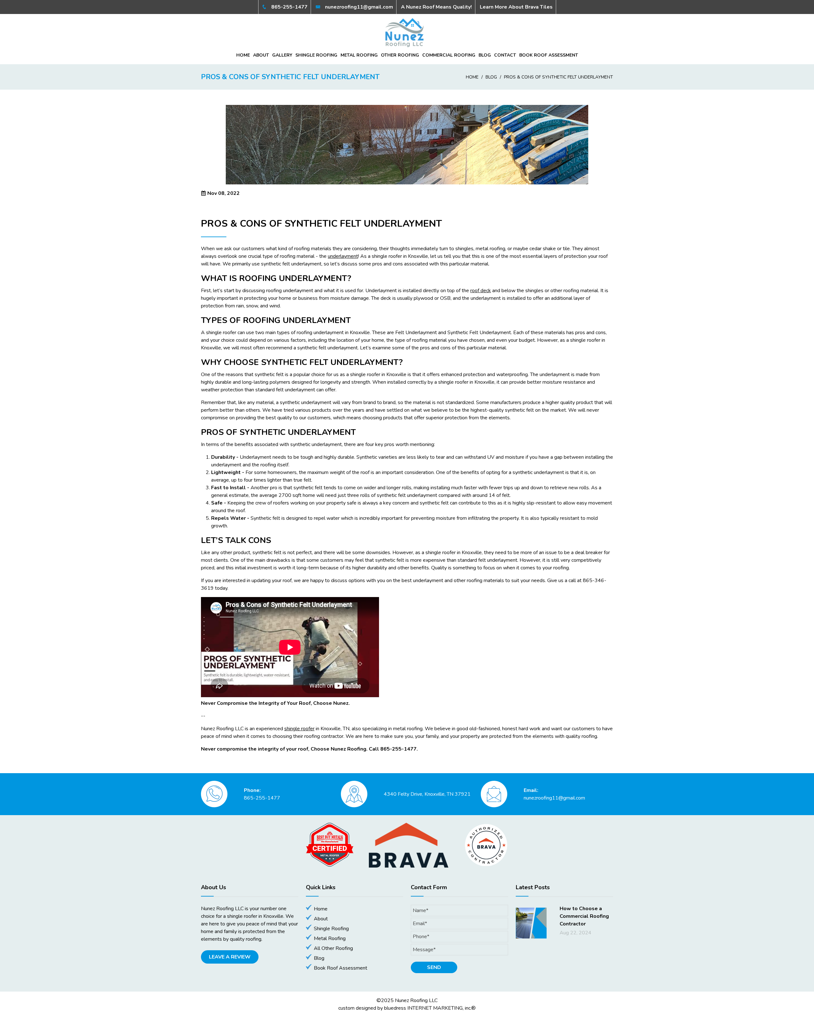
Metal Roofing (359, 55)
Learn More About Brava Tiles (516, 6)
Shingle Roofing (316, 55)
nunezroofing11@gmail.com (358, 6)
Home (243, 55)
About (261, 55)
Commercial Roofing (448, 55)
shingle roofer (299, 728)
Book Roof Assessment (548, 55)
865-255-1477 (288, 6)
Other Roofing (400, 55)
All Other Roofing (333, 948)
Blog (485, 55)
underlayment (343, 256)
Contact (505, 55)
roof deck (480, 290)
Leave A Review (230, 956)
